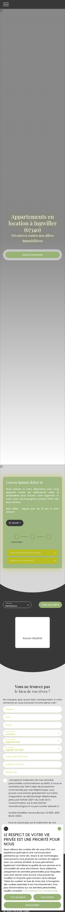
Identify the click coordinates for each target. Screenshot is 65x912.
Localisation (10, 747)
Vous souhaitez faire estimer (25, 552)
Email (8, 725)
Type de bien (10, 740)
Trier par (9, 603)
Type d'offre (10, 732)
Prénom (9, 709)
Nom (8, 717)
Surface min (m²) (14, 764)
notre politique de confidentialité (40, 890)
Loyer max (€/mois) (16, 756)
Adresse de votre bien (22, 560)
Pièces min (11, 772)
